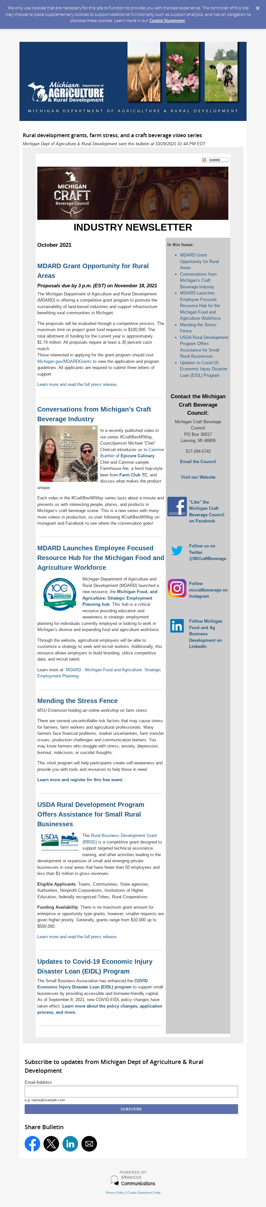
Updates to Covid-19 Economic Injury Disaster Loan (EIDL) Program (203, 369)
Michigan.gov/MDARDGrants (64, 361)
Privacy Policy (115, 1192)
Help (157, 1192)
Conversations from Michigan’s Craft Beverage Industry (198, 280)
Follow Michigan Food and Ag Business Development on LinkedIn (206, 634)
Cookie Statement (167, 20)
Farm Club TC (133, 474)
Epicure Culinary (137, 455)
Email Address (38, 1082)
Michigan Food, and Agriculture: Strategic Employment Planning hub (119, 598)
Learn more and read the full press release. (77, 384)
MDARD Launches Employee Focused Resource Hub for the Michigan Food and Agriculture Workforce (200, 306)
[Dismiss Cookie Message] (257, 8)
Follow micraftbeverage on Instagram (208, 590)
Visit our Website (198, 477)
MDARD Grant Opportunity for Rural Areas (199, 261)
